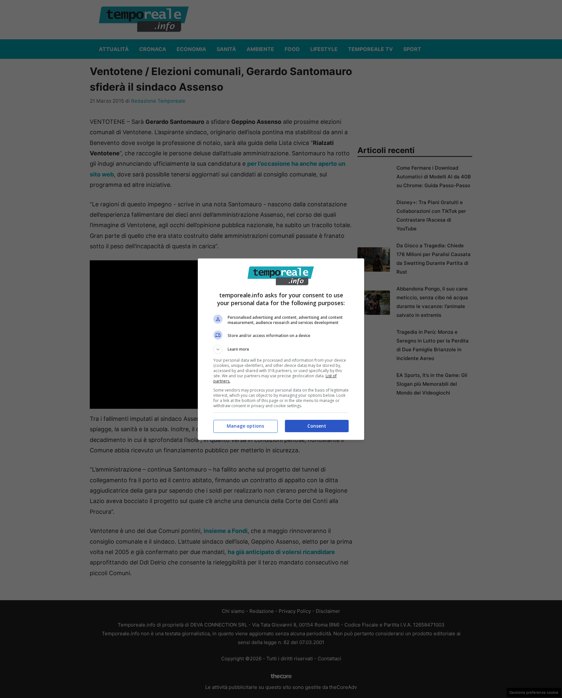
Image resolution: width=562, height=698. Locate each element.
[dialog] (281, 349)
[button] (281, 349)
